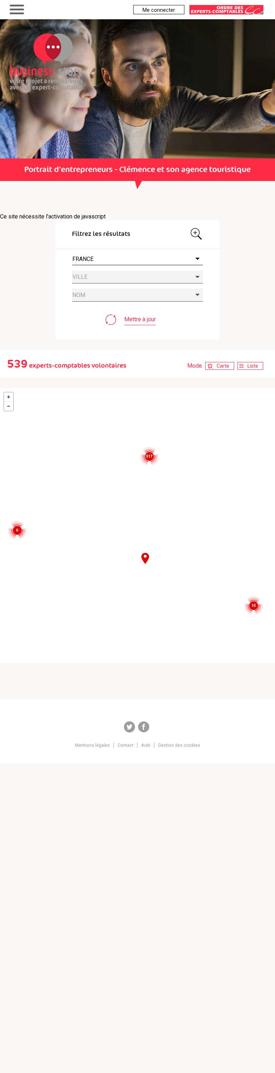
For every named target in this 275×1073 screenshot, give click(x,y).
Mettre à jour (140, 319)
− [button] (8, 406)
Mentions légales (92, 745)
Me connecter (159, 10)
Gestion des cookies (179, 745)
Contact (125, 745)
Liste (252, 366)
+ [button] (8, 397)
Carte (223, 366)
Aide (145, 745)
